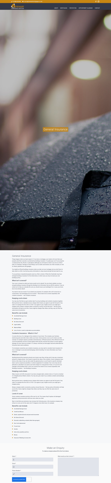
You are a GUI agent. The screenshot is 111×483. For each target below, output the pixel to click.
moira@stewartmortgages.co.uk (33, 1)
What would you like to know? (66, 456)
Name (14, 456)
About (56, 8)
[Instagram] (98, 1)
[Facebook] (96, 1)
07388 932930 (17, 1)
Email (14, 463)
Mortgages (63, 8)
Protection (72, 8)
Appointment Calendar (86, 8)
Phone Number (16, 470)
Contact (97, 8)
